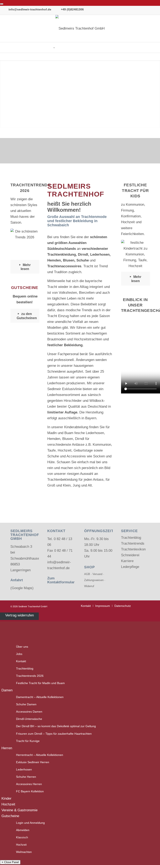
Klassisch (22, 837)
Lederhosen (24, 769)
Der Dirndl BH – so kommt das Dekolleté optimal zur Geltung (56, 726)
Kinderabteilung (76, 427)
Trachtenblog (131, 538)
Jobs (19, 654)
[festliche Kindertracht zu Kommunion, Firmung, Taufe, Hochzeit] (135, 254)
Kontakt (21, 661)
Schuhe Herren (26, 776)
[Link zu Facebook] (147, 28)
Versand (97, 574)
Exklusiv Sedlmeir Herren (32, 762)
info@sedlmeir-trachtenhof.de (30, 9)
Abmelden (22, 830)
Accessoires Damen (29, 711)
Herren (6, 748)
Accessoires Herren (29, 784)
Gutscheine (10, 816)
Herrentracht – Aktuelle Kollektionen (39, 755)
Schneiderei (130, 555)
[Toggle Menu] (1, 4)
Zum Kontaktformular (61, 580)
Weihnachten (24, 852)
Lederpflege (130, 567)
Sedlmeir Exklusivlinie (64, 389)
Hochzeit (8, 804)
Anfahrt (16, 580)
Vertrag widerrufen (19, 615)
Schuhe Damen (26, 704)
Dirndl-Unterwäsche (29, 719)
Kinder (6, 798)
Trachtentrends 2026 (30, 675)
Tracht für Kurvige (28, 741)
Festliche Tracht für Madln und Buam (40, 683)
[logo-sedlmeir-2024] (80, 28)
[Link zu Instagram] (154, 28)
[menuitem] (86, 606)
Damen (6, 690)
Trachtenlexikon (133, 549)
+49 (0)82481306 (72, 9)
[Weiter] (150, 94)
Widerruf (89, 586)
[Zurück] (9, 94)
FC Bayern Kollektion (30, 791)
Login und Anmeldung (30, 822)
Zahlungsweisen (94, 580)
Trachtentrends (132, 543)
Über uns (22, 646)
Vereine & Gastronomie (19, 810)
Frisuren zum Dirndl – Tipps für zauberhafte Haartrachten (54, 733)
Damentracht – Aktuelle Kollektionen (40, 697)
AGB (87, 574)
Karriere (127, 561)
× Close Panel (10, 862)
